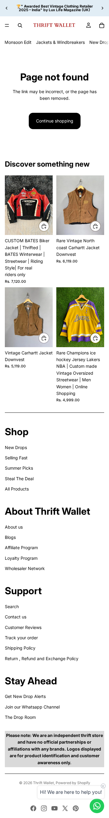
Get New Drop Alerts (25, 696)
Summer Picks (19, 468)
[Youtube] (54, 808)
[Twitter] (65, 808)
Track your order (21, 637)
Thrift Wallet (43, 783)
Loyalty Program (21, 558)
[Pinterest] (75, 808)
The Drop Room (20, 717)
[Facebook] (33, 808)
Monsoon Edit (18, 42)
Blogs (10, 537)
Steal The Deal (19, 478)
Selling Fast (16, 457)
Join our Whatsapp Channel (32, 706)
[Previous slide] (6, 8)
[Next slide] (102, 8)
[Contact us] (97, 806)
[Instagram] (44, 808)
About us (14, 527)
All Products (17, 488)
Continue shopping (54, 120)
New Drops (16, 447)
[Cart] (101, 25)
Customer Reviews (23, 627)
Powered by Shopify (73, 783)
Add (100, 226)
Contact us (15, 616)
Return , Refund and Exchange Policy (41, 658)
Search (12, 606)
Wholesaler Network (25, 568)
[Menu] (7, 25)
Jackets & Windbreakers (60, 42)
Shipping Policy (20, 647)
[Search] (20, 25)
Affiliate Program (21, 547)
